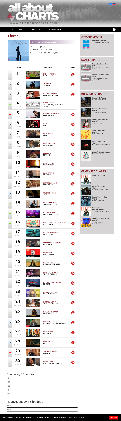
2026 (8, 378)
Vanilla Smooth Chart (99, 41)
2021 (8, 409)
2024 (8, 386)
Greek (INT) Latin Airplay (101, 152)
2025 (8, 382)
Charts (20, 29)
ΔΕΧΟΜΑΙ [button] (114, 417)
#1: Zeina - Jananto (97, 123)
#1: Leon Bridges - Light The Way (100, 42)
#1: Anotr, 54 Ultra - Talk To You (100, 134)
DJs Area (42, 29)
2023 (8, 390)
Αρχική (11, 29)
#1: (100, 177)
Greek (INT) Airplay (99, 98)
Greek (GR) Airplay (98, 175)
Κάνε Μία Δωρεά (55, 29)
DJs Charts (30, 29)
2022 (8, 394)
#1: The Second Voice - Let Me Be (101, 144)
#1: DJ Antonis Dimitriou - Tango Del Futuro (100, 68)
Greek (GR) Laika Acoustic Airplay (98, 209)
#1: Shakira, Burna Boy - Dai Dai (100, 153)
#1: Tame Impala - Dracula (99, 99)
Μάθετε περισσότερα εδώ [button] (76, 417)
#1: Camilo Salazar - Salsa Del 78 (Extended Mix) (100, 79)
